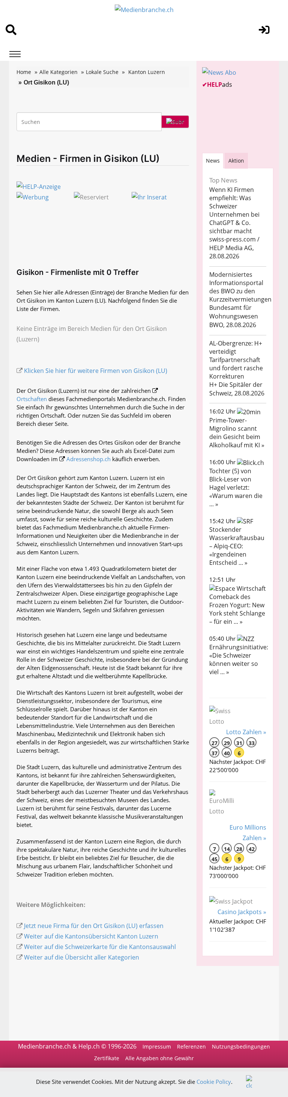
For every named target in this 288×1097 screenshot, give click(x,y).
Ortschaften (31, 399)
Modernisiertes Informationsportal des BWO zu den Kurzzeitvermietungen (240, 286)
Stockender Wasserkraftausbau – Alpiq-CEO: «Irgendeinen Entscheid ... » (236, 546)
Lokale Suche (102, 71)
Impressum (156, 1046)
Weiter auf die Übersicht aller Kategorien (81, 957)
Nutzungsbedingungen (241, 1046)
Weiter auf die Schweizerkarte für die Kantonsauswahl (100, 947)
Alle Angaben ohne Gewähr (159, 1058)
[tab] (213, 160)
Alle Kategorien (58, 71)
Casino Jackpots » (242, 912)
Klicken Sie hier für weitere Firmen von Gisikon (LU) (95, 371)
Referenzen (191, 1046)
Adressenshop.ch (88, 459)
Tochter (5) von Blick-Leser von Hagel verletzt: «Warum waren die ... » (235, 487)
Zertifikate (106, 1058)
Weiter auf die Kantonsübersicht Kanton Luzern (91, 936)
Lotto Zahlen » (246, 732)
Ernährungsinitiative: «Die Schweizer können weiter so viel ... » (238, 659)
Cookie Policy (213, 1081)
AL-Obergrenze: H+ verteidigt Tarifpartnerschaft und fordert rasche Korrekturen (236, 359)
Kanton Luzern (146, 71)
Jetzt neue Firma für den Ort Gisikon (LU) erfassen (94, 926)
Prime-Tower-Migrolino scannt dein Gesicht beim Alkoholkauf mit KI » (236, 432)
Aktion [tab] (236, 160)
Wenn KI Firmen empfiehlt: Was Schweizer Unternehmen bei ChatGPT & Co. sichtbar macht (234, 210)
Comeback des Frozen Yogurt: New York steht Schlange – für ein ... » (237, 609)
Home (23, 71)
